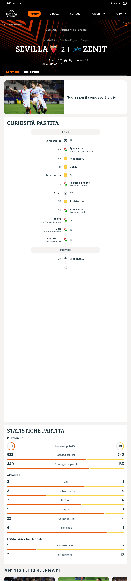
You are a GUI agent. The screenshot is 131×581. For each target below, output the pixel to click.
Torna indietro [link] (14, 24)
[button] (98, 13)
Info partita (31, 71)
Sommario (12, 71)
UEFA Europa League (11, 13)
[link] (34, 13)
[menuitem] (35, 13)
